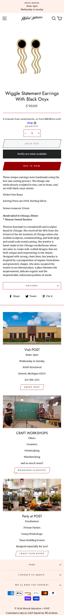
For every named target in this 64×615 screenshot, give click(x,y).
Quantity (32, 126)
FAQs (32, 565)
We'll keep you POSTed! (32, 585)
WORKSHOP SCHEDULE (32, 470)
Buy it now (32, 166)
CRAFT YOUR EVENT (32, 553)
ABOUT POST (32, 387)
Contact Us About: (31, 575)
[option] (32, 6)
